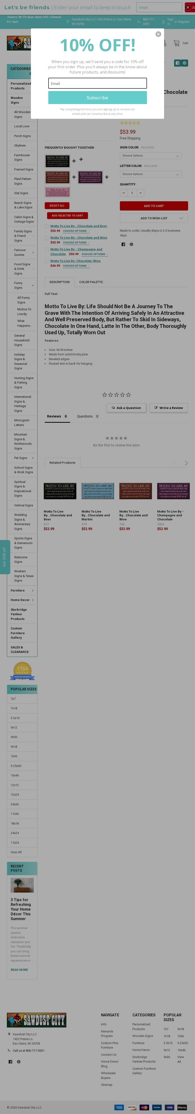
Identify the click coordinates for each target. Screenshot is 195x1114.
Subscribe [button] (97, 97)
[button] (158, 34)
